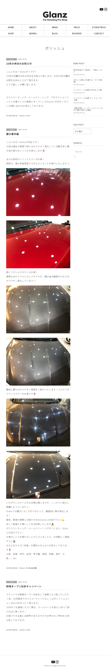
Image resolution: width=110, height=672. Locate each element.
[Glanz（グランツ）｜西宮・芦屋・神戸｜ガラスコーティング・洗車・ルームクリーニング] (55, 13)
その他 (28, 568)
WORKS (33, 33)
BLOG (55, 33)
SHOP (11, 33)
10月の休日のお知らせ (19, 63)
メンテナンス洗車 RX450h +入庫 (87, 90)
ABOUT (33, 27)
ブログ (28, 116)
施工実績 (34, 568)
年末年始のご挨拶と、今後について (88, 71)
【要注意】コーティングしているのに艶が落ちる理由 (88, 109)
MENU (55, 27)
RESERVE (77, 33)
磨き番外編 (12, 134)
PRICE (77, 27)
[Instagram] (105, 9)
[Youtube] (101, 9)
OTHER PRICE (99, 27)
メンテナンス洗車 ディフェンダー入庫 (88, 99)
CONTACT (99, 33)
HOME (11, 27)
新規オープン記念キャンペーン (23, 586)
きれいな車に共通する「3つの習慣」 (87, 81)
